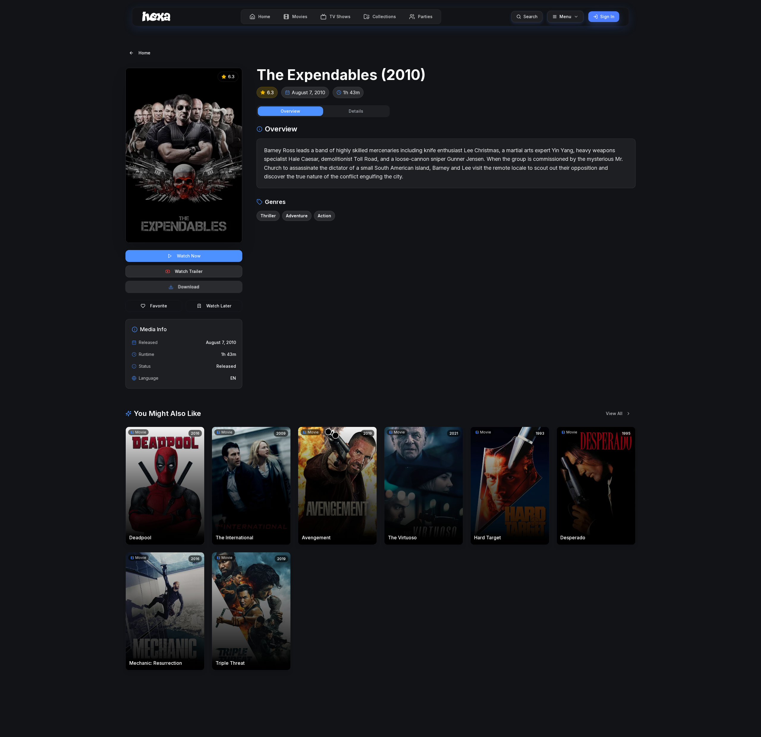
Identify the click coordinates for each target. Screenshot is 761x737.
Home (144, 52)
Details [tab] (356, 111)
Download (188, 286)
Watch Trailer (188, 271)
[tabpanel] (446, 172)
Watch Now (189, 255)
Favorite (158, 305)
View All (614, 413)
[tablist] (323, 111)
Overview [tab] (290, 111)
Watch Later (218, 305)
